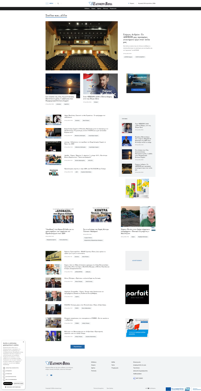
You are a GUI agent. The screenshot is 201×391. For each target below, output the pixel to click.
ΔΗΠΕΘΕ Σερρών (128, 57)
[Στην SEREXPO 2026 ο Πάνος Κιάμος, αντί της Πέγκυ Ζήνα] (100, 85)
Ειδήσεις (87, 8)
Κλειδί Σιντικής (89, 281)
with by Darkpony (150, 388)
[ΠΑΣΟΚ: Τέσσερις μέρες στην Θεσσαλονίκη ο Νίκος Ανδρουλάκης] (53, 309)
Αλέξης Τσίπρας (85, 323)
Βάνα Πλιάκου (86, 120)
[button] (13, 387)
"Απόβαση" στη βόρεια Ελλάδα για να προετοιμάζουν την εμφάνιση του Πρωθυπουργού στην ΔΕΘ (60, 231)
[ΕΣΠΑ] (183, 389)
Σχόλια (99, 8)
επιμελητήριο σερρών (93, 135)
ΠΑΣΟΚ (76, 308)
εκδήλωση (88, 271)
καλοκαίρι (58, 104)
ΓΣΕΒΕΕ (77, 323)
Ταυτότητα (136, 368)
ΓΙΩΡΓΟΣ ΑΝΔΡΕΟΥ (140, 57)
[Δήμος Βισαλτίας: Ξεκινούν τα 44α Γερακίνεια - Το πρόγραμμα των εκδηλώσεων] (53, 119)
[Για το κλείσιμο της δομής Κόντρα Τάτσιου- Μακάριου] (100, 218)
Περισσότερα (77, 346)
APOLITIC (90, 160)
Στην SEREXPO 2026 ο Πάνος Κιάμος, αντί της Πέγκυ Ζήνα (143, 125)
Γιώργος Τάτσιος (88, 237)
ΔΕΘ (77, 172)
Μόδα (113, 362)
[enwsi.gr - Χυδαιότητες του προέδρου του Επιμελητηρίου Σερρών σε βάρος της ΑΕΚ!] (53, 146)
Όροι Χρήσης (110, 388)
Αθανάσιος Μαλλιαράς (80, 135)
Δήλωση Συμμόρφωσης (140, 371)
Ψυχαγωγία (113, 8)
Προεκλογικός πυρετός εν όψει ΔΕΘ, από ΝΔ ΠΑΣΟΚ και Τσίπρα (85, 169)
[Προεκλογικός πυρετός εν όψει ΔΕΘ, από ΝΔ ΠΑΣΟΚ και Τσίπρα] (53, 173)
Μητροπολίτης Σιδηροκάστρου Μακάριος (93, 240)
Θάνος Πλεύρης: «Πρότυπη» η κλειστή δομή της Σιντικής (82, 278)
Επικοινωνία (136, 362)
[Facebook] (47, 375)
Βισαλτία (77, 120)
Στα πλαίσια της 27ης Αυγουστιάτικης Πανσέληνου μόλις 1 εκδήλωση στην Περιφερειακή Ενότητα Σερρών (60, 99)
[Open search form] (58, 3)
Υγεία (113, 365)
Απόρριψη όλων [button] (18, 383)
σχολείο (77, 296)
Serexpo (96, 102)
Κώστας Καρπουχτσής (80, 160)
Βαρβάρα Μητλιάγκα (142, 236)
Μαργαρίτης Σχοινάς (51, 239)
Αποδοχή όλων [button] (8, 383)
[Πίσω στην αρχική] (100, 3)
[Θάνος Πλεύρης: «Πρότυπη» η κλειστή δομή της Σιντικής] (53, 282)
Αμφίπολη (66, 104)
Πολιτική (105, 8)
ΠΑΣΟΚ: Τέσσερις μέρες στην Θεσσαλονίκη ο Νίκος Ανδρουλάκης (85, 305)
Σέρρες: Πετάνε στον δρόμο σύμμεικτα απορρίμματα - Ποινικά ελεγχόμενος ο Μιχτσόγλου (135, 231)
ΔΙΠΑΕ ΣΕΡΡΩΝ (78, 271)
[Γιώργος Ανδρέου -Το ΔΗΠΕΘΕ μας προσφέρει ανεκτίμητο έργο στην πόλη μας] (82, 45)
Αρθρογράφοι (137, 373)
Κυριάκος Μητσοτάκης (86, 172)
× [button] (23, 342)
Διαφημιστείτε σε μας (139, 365)
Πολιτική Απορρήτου (99, 388)
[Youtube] (51, 375)
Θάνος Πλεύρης (78, 281)
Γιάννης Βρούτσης (63, 239)
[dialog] (13, 364)
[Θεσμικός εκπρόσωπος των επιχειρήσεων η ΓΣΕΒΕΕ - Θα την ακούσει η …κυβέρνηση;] (53, 322)
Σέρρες (93, 8)
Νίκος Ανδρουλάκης (86, 308)
